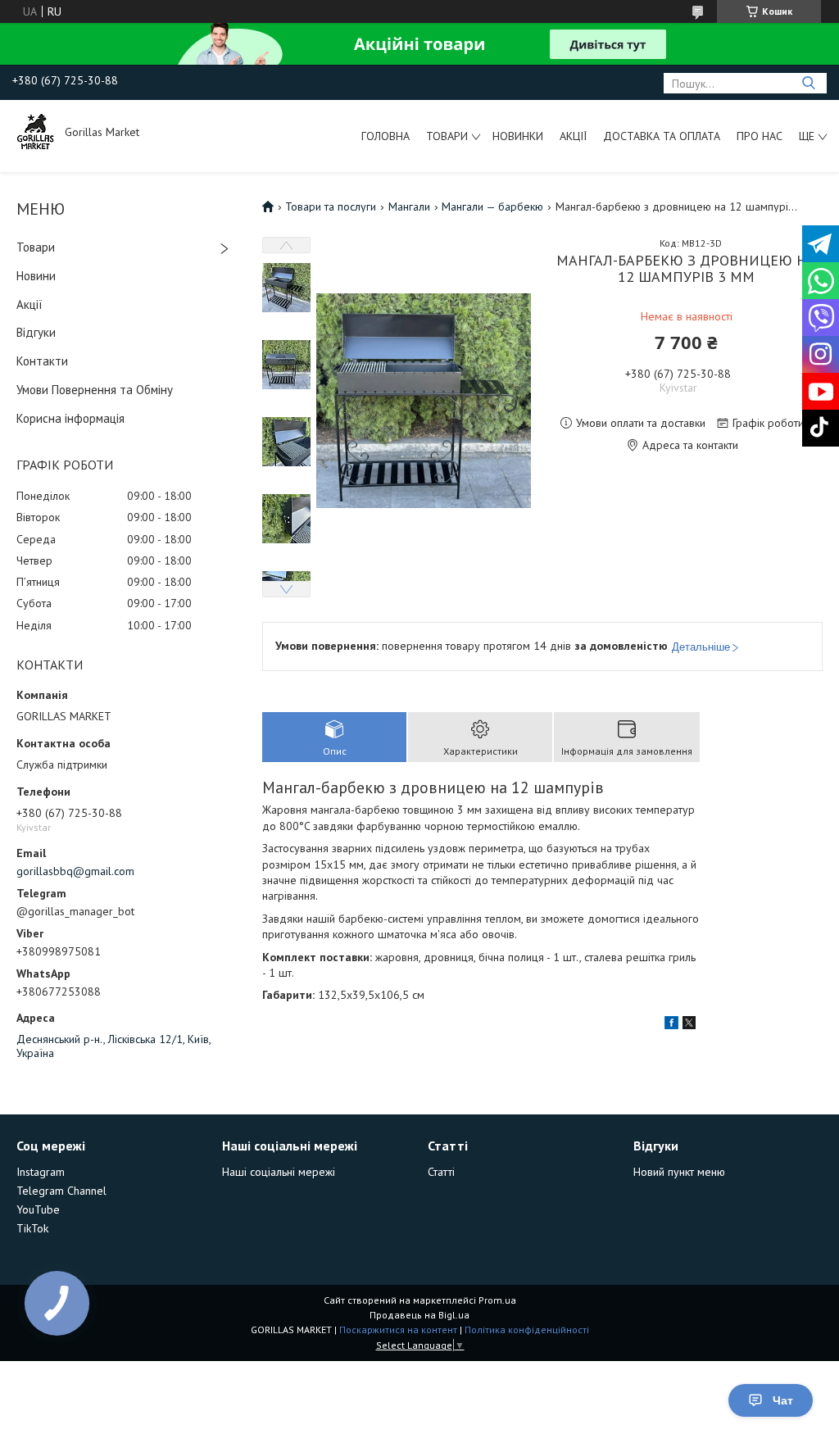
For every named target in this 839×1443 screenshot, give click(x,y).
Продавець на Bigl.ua (419, 1315)
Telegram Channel (61, 1190)
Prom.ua (497, 1300)
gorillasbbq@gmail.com (75, 871)
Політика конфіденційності (527, 1329)
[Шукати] (808, 83)
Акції (573, 136)
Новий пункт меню (679, 1171)
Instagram (40, 1171)
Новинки (517, 136)
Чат (783, 1400)
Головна (385, 136)
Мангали (409, 206)
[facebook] (671, 1025)
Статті (441, 1171)
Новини (36, 276)
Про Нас (759, 136)
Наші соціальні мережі (278, 1171)
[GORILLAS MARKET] (36, 132)
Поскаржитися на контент (398, 1329)
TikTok (32, 1228)
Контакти (42, 361)
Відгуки (36, 332)
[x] (689, 1025)
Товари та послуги (330, 206)
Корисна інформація (70, 418)
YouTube (38, 1209)
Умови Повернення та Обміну (94, 389)
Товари (447, 136)
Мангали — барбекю (492, 206)
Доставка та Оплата (661, 136)
